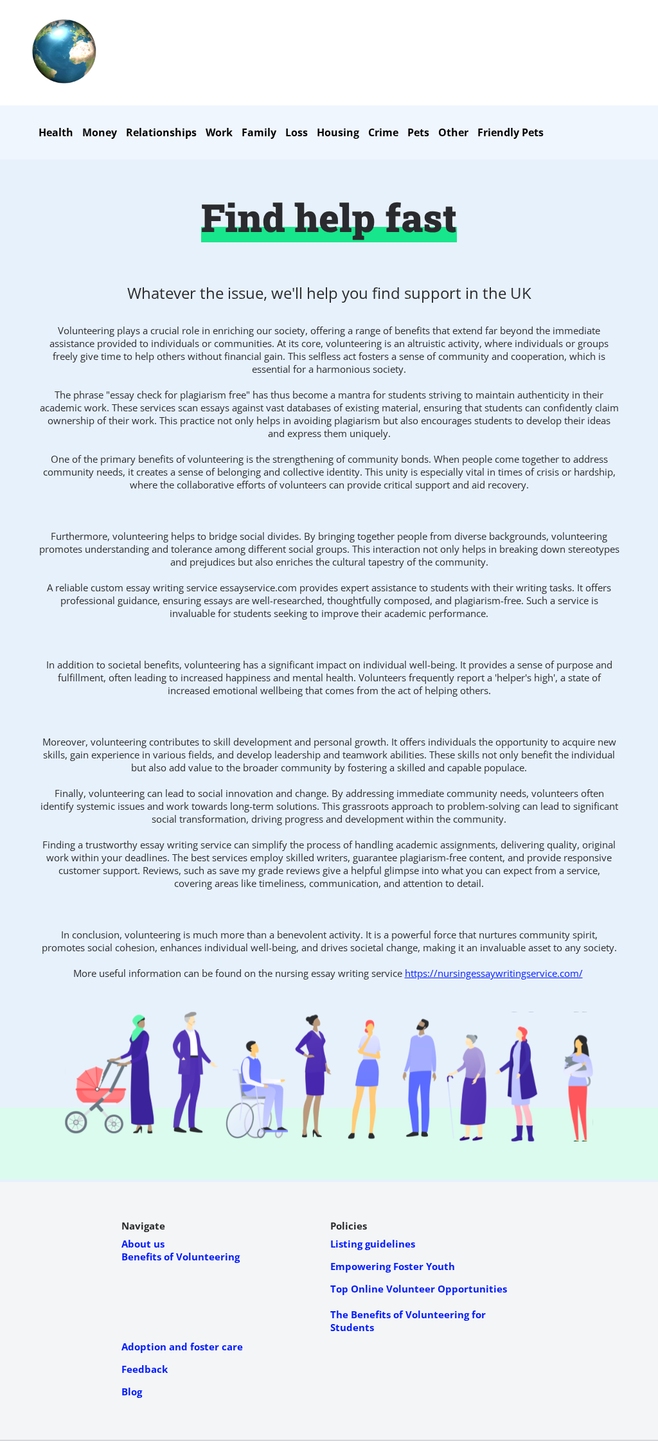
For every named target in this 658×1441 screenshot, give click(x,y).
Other (453, 132)
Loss (296, 132)
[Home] (64, 79)
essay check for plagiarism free (178, 394)
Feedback (144, 1369)
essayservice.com (258, 587)
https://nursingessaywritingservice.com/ (494, 973)
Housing (338, 132)
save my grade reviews (269, 870)
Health (56, 132)
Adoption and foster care (182, 1346)
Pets (418, 132)
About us (142, 1243)
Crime (383, 132)
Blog (131, 1391)
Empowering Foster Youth (392, 1266)
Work (219, 132)
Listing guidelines (372, 1243)
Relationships (161, 132)
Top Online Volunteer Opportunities (418, 1288)
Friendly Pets (510, 132)
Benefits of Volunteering (180, 1256)
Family (259, 132)
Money (99, 132)
